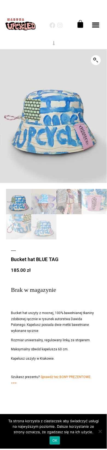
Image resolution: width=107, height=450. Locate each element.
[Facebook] (52, 25)
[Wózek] (80, 24)
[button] (96, 25)
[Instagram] (60, 25)
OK (54, 440)
